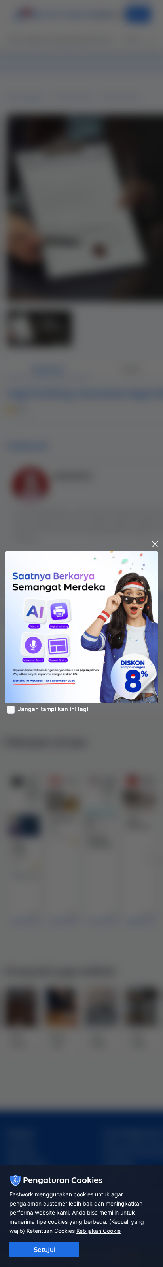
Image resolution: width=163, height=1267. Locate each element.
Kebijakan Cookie (98, 1230)
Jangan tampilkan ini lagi (53, 709)
